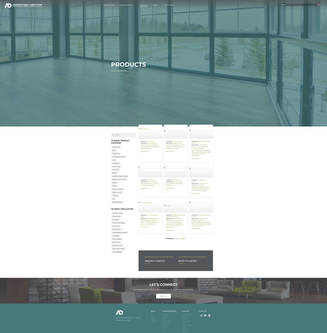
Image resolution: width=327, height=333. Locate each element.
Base (113, 150)
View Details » (145, 151)
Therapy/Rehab (117, 252)
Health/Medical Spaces (119, 232)
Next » (183, 238)
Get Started (169, 5)
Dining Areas (116, 216)
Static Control (116, 192)
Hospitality (115, 236)
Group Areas (116, 229)
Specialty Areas (117, 245)
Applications (109, 5)
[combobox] (298, 4)
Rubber (114, 182)
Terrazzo (115, 195)
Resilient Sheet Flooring (120, 176)
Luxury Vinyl (116, 166)
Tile (113, 199)
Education (115, 219)
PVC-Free (115, 170)
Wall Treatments (117, 202)
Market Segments (126, 5)
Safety (114, 186)
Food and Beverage (118, 223)
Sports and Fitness (118, 249)
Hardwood (115, 163)
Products (143, 5)
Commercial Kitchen (118, 157)
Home (113, 71)
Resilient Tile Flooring (119, 179)
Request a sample (155, 261)
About (155, 5)
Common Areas (117, 213)
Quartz (114, 173)
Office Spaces (116, 239)
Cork (114, 160)
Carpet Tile (116, 153)
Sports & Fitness (117, 189)
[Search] (318, 4)
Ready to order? (187, 261)
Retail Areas (116, 242)
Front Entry (116, 226)
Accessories (116, 147)
